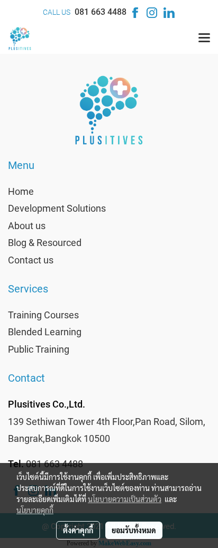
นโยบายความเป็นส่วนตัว (124, 499)
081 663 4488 (100, 12)
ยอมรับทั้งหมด (134, 530)
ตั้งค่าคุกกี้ (78, 530)
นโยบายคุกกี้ (34, 510)
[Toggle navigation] (204, 38)
